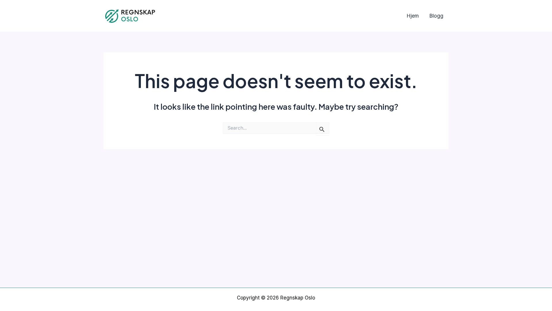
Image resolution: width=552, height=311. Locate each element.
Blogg (436, 16)
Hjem (413, 16)
